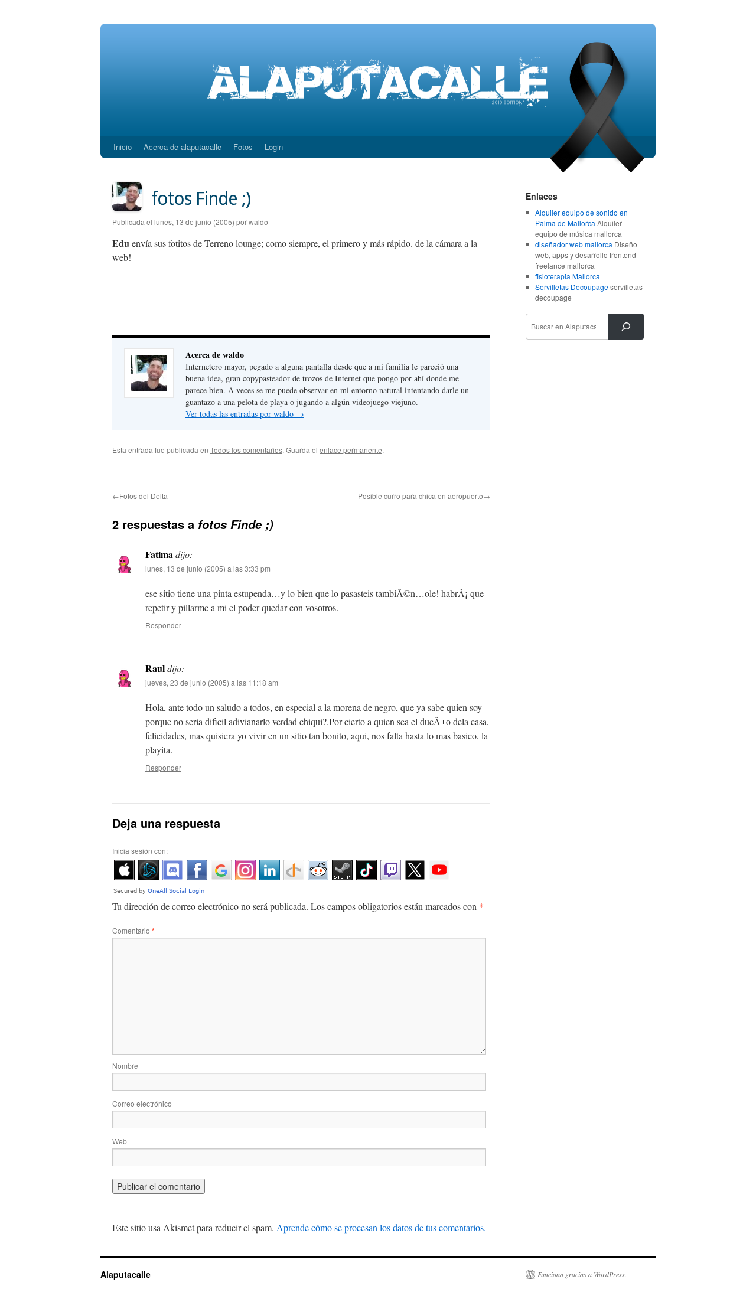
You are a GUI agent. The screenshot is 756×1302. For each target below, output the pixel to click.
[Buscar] (626, 327)
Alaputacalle (125, 1274)
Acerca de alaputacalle (182, 146)
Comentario (133, 930)
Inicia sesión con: (140, 851)
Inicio (122, 146)
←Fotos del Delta (140, 496)
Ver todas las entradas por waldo (244, 413)
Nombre (125, 1065)
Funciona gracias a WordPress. (582, 1274)
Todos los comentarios (246, 450)
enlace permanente (351, 450)
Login (274, 146)
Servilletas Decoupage (571, 287)
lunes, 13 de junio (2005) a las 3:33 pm (208, 568)
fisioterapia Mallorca (567, 276)
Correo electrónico (142, 1103)
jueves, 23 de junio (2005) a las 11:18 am (211, 682)
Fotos (243, 146)
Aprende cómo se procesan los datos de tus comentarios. (381, 1227)
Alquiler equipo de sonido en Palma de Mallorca (581, 217)
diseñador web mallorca (573, 244)
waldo (258, 222)
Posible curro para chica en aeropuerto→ (424, 496)
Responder (163, 625)
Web (119, 1141)
